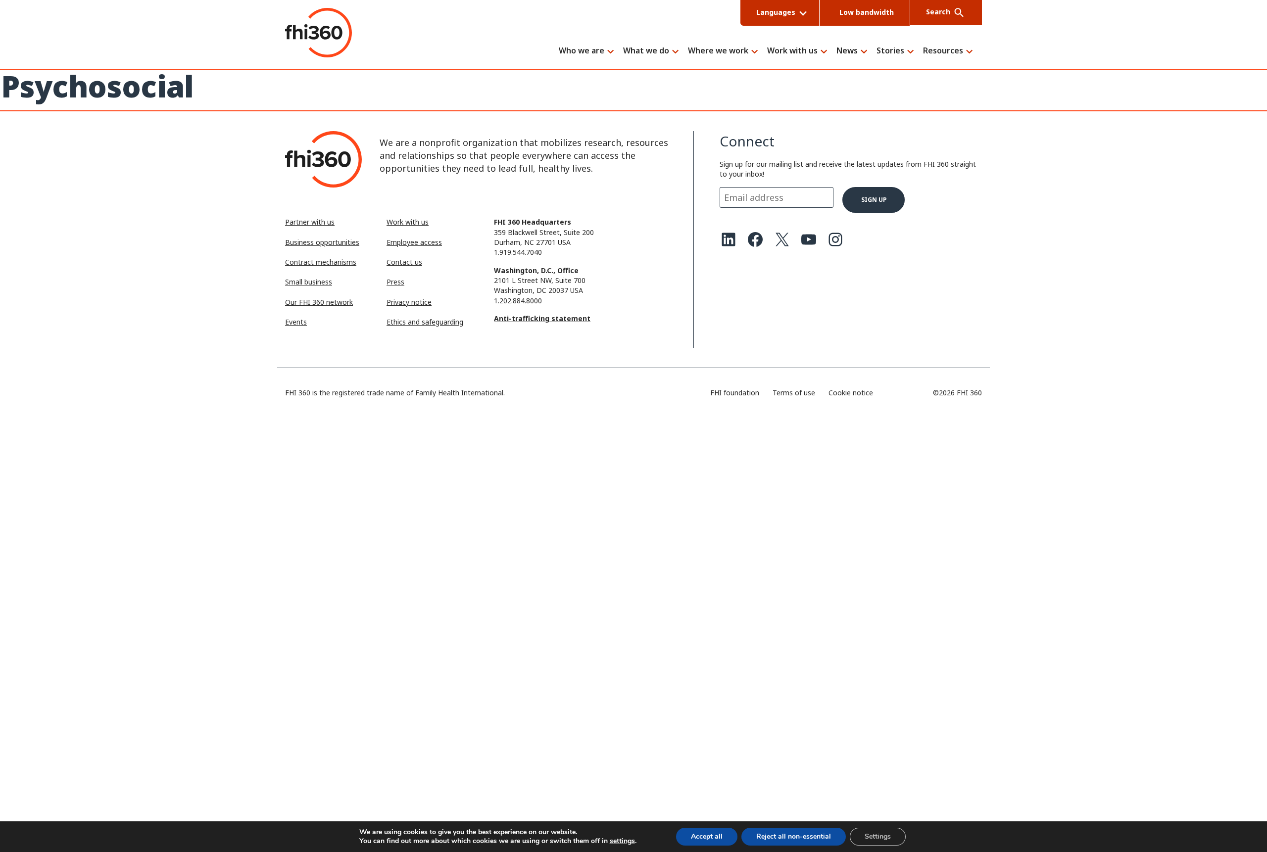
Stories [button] (890, 51)
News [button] (847, 51)
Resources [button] (943, 51)
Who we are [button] (581, 51)
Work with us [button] (792, 51)
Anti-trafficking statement (542, 318)
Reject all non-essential (793, 836)
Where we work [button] (718, 51)
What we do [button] (646, 51)
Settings (878, 836)
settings (622, 841)
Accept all (707, 836)
